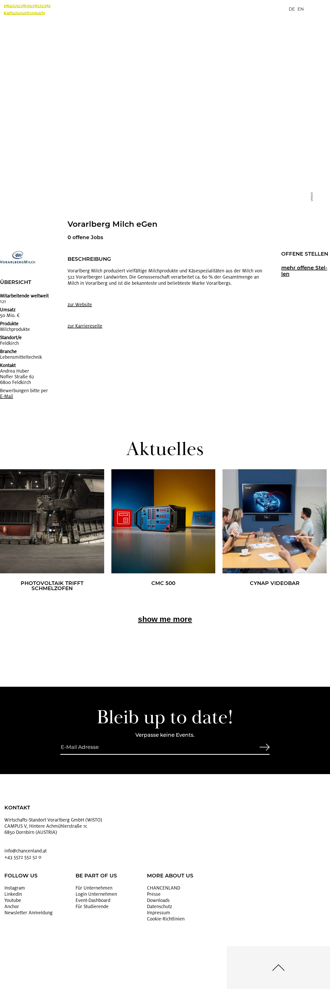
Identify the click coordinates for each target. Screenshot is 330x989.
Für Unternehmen (94, 888)
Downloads (158, 900)
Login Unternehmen (96, 894)
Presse (154, 894)
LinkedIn (13, 894)
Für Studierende (92, 906)
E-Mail (6, 396)
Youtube (12, 900)
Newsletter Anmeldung (28, 913)
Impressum (158, 913)
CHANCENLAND (163, 888)
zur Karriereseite (85, 326)
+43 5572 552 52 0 (22, 857)
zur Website (80, 304)
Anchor (11, 906)
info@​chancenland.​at (25, 851)
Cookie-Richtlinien (166, 919)
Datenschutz (159, 906)
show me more (165, 619)
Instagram (14, 888)
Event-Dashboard (93, 900)
